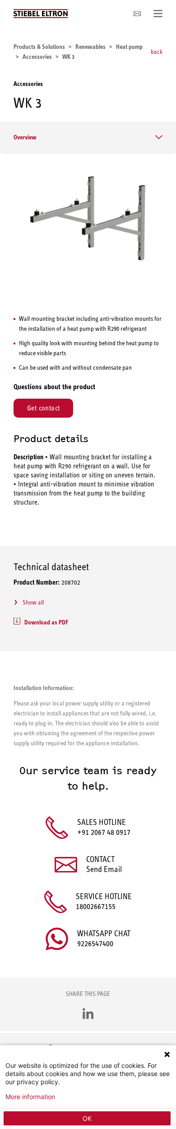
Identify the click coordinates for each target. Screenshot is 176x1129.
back (156, 51)
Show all (33, 602)
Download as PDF (46, 622)
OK (87, 1118)
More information (30, 1096)
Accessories (28, 83)
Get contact (43, 408)
